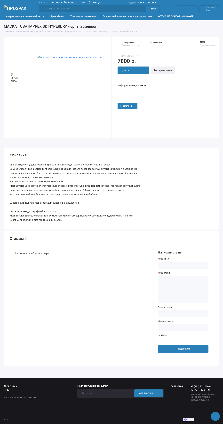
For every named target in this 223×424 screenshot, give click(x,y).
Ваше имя (164, 259)
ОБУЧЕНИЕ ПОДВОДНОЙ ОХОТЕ (175, 16)
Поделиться (126, 106)
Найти (153, 8)
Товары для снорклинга (83, 16)
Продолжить (183, 348)
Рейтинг (163, 335)
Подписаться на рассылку (92, 386)
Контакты (43, 2)
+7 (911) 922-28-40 (142, 2)
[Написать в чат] (215, 416)
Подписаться (145, 393)
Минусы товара (165, 321)
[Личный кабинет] (177, 8)
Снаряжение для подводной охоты (25, 16)
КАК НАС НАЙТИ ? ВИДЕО (64, 2)
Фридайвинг (57, 16)
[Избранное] (194, 8)
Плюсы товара (165, 307)
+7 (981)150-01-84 (200, 389)
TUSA (202, 42)
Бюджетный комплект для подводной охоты (127, 16)
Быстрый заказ (163, 70)
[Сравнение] (186, 8)
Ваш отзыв (164, 273)
